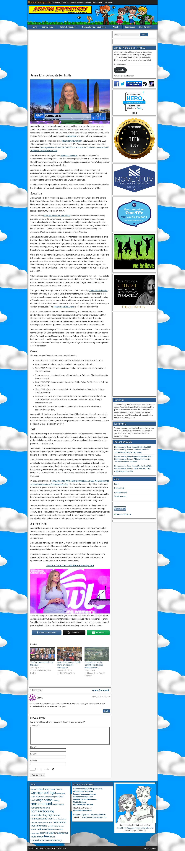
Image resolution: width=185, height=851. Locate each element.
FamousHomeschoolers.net (84, 794)
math (62, 826)
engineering (45, 797)
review (48, 829)
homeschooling (42, 811)
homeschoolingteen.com (134, 102)
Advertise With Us (98, 815)
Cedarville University (98, 290)
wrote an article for (56, 216)
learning (57, 826)
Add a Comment (100, 690)
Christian (37, 793)
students (59, 833)
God (61, 796)
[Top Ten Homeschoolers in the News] (42, 654)
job (49, 826)
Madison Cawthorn (68, 155)
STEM (51, 833)
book (45, 789)
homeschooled (58, 804)
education (35, 796)
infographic (41, 825)
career (52, 789)
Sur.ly (139, 108)
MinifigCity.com (79, 802)
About (115, 27)
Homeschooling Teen (39, 2)
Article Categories (67, 27)
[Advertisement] (70, 52)
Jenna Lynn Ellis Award (63, 307)
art (36, 789)
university (56, 840)
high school (45, 800)
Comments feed (120, 492)
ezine (51, 797)
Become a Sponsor (81, 815)
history (56, 800)
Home (34, 27)
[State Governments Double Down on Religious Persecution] (69, 654)
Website (33, 761)
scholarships (35, 833)
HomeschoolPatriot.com (83, 797)
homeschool (41, 803)
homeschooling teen (42, 818)
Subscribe (120, 70)
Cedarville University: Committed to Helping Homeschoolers (94, 665)
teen (47, 836)
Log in (116, 484)
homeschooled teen (40, 808)
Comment (34, 726)
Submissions (130, 27)
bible (40, 789)
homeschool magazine (45, 822)
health (34, 800)
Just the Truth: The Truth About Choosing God (70, 565)
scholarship (58, 830)
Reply (106, 711)
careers (59, 789)
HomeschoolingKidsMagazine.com (87, 789)
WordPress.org (120, 496)
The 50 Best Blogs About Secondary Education (134, 828)
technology (37, 836)
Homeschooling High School (94, 27)
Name (33, 747)
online (40, 829)
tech (66, 833)
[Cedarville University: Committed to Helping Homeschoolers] (97, 654)
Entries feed (119, 488)
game (56, 797)
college (50, 793)
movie (33, 829)
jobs (51, 826)
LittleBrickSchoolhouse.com (85, 799)
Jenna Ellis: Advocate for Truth (50, 75)
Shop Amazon (145, 27)
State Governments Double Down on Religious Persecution (69, 665)
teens (47, 840)
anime (33, 789)
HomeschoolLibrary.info (83, 792)
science (44, 832)
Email (33, 754)
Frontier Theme (150, 848)
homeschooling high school (45, 815)
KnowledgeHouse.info (82, 810)
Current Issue (47, 27)
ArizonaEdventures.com (83, 805)
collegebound (60, 793)
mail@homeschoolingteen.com (94, 817)
